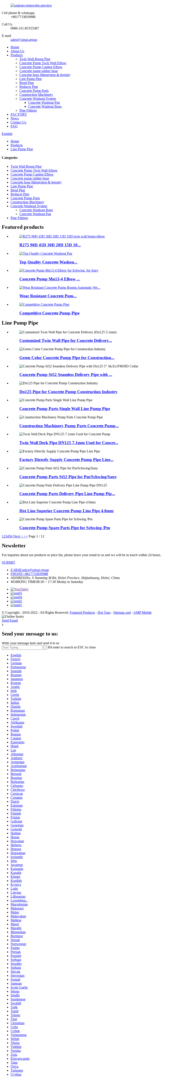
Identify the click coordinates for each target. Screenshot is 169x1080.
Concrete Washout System (37, 98)
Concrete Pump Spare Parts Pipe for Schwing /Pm (64, 527)
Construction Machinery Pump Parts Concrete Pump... (69, 425)
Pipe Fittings (28, 110)
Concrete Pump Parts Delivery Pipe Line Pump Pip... (67, 493)
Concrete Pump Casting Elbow (40, 67)
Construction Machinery (36, 94)
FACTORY (19, 114)
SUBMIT (8, 562)
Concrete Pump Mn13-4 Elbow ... (49, 279)
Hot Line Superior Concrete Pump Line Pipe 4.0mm (66, 510)
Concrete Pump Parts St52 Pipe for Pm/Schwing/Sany (68, 476)
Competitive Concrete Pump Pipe (49, 313)
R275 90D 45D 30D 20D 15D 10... (50, 245)
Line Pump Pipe (30, 79)
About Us (17, 51)
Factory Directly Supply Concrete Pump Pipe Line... (66, 459)
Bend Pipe (26, 83)
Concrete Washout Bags (45, 106)
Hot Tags (104, 612)
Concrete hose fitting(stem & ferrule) (44, 75)
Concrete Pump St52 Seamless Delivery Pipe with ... (65, 374)
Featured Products (82, 612)
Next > (18, 536)
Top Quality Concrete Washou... (48, 262)
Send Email (10, 620)
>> (26, 536)
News (15, 118)
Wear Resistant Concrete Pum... (48, 296)
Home (15, 47)
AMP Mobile (142, 612)
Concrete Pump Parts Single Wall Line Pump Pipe (64, 408)
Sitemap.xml (122, 612)
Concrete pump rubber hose (38, 71)
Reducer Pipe (28, 87)
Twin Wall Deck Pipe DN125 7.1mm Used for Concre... (68, 442)
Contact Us (18, 122)
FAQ (14, 126)
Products (17, 55)
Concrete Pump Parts (34, 91)
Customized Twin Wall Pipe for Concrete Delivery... (65, 340)
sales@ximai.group (24, 40)
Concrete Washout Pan (44, 102)
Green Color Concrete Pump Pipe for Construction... (66, 357)
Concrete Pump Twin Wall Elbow (42, 63)
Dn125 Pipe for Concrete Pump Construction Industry (68, 391)
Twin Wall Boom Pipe (34, 59)
